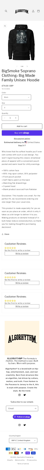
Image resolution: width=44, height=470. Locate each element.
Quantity (5, 113)
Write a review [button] (21, 253)
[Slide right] (27, 66)
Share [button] (6, 234)
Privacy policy (32, 460)
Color (4, 93)
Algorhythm (21, 457)
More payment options (22, 138)
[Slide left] (16, 66)
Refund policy (20, 460)
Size (3, 103)
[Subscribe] (35, 408)
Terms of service (23, 464)
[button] (6, 11)
